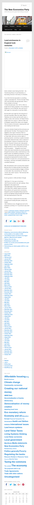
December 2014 (8, 290)
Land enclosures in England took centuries (12, 43)
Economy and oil (13, 415)
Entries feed (7, 364)
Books (6, 379)
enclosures (18, 212)
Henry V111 (7, 213)
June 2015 (6, 280)
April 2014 (6, 304)
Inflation (7, 424)
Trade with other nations (13, 473)
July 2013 (6, 318)
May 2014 (6, 302)
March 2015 (7, 285)
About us (25, 26)
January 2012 (7, 349)
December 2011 (8, 351)
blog (27, 377)
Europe (6, 419)
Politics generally (11, 451)
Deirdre (21, 48)
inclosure (12, 213)
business (11, 379)
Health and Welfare (20, 421)
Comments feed (8, 366)
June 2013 (6, 320)
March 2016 (7, 267)
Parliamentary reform (10, 448)
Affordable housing (15, 376)
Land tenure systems (14, 210)
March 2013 (7, 325)
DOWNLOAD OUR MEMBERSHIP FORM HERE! (15, 226)
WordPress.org (8, 367)
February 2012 (8, 347)
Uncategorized (11, 476)
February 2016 (8, 269)
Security (11, 459)
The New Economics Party (16, 9)
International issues (19, 424)
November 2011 (8, 353)
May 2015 (6, 281)
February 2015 (8, 287)
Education (25, 416)
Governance (8, 421)
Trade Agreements (11, 471)
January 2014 (7, 307)
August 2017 (7, 254)
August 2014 (7, 297)
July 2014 (6, 299)
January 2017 (7, 259)
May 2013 (6, 321)
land (16, 213)
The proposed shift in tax (12, 468)
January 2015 (7, 288)
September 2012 (8, 335)
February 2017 (8, 257)
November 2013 (8, 311)
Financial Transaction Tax (17, 419)
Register (6, 360)
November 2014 (8, 292)
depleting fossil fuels (11, 409)
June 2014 (6, 300)
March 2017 (7, 255)
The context (7, 466)
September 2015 (8, 276)
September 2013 (8, 314)
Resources (6, 459)
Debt (10, 395)
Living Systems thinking (15, 434)
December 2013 (8, 309)
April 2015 (6, 283)
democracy (8, 400)
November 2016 (8, 260)
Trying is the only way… (10, 239)
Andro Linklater (11, 212)
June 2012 (6, 340)
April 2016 (6, 266)
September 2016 (8, 264)
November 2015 (8, 274)
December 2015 (8, 273)
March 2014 (7, 306)
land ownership (21, 213)
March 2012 (7, 346)
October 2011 (7, 354)
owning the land (11, 215)
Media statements (19, 443)
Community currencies (13, 385)
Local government (13, 439)
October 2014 (7, 294)
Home (6, 26)
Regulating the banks (14, 454)
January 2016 (7, 271)
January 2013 (7, 328)
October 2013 (7, 313)
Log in (6, 362)
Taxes (16, 459)
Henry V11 (24, 212)
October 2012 (7, 333)
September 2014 (8, 295)
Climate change (12, 382)
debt (6, 395)
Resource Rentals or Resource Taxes (16, 457)
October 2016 (7, 262)
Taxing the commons (24, 210)
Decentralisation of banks (14, 398)
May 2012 (6, 342)
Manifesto (19, 26)
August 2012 (7, 337)
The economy (19, 465)
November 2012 (8, 332)
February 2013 (8, 326)
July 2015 (6, 278)
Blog (16, 29)
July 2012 (6, 339)
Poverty (22, 451)
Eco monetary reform (15, 412)
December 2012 (8, 330)
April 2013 (6, 323)
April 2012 (6, 344)
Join (20, 29)
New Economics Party (14, 446)
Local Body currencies (13, 437)
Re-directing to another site (11, 241)
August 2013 (7, 316)
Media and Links (8, 29)
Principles (12, 26)
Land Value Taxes (13, 430)
